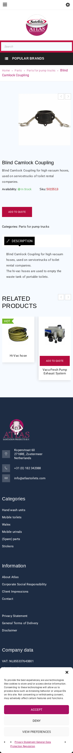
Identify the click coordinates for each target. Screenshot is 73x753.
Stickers (8, 546)
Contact (7, 599)
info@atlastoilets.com (29, 478)
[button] (67, 672)
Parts (18, 70)
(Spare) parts (11, 539)
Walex (6, 524)
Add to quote (17, 212)
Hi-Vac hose (18, 355)
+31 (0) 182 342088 (27, 468)
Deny (37, 721)
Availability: (9, 189)
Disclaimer (9, 630)
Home (6, 70)
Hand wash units (13, 510)
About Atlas (10, 577)
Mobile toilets (12, 517)
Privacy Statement (14, 616)
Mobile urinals (12, 532)
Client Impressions (15, 591)
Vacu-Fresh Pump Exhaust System (55, 371)
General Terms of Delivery (20, 623)
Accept (36, 710)
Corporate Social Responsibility (24, 584)
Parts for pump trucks (41, 70)
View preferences (36, 732)
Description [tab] (21, 241)
